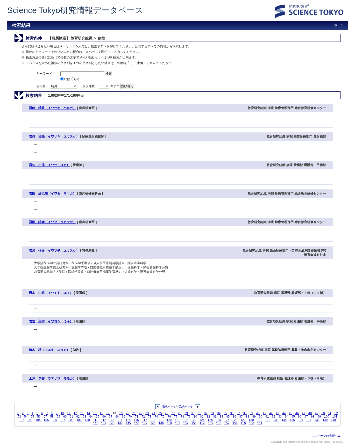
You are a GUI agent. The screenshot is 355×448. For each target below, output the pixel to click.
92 (273, 416)
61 (71, 416)
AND (67, 79)
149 (161, 423)
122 (185, 420)
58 (52, 416)
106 (54, 420)
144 (120, 423)
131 (259, 420)
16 (101, 413)
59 (58, 416)
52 (336, 413)
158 (235, 423)
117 (144, 420)
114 (119, 420)
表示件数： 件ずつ (101, 86)
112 (103, 420)
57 (45, 416)
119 (160, 420)
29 (186, 413)
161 (259, 423)
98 (312, 416)
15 (95, 413)
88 (247, 416)
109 (79, 420)
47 (303, 413)
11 (69, 413)
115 (128, 420)
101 (334, 416)
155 (210, 423)
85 (228, 416)
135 (292, 420)
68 (117, 416)
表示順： (43, 86)
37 (238, 413)
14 (88, 413)
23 (147, 413)
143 (111, 423)
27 (173, 413)
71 (136, 416)
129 (243, 420)
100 (326, 416)
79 (189, 416)
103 (29, 420)
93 (280, 416)
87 (241, 416)
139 (325, 420)
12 (75, 413)
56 (39, 416)
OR (76, 79)
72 (143, 416)
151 (177, 423)
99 (319, 416)
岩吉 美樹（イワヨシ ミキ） (51, 321)
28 (179, 413)
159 (243, 423)
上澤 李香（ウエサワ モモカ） (52, 378)
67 (110, 416)
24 (153, 413)
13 (82, 413)
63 (84, 416)
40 (258, 413)
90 (260, 416)
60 (65, 416)
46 (297, 413)
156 (218, 423)
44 (284, 413)
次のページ (186, 406)
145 (128, 423)
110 (87, 420)
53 (19, 416)
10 (62, 413)
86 (234, 416)
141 (95, 423)
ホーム (338, 25)
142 (103, 423)
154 (202, 423)
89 (254, 416)
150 (169, 423)
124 (202, 420)
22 (140, 413)
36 (232, 413)
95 (293, 416)
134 (284, 420)
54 (26, 416)
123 (193, 420)
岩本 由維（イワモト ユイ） (51, 293)
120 (169, 420)
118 (152, 420)
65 (97, 416)
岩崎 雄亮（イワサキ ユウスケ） (54, 136)
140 (333, 420)
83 (215, 416)
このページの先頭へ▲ (326, 435)
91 (267, 416)
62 (78, 416)
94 (286, 416)
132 (267, 420)
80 (195, 416)
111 (95, 420)
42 (271, 413)
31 (199, 413)
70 (130, 416)
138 (317, 420)
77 (176, 416)
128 (234, 420)
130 (251, 420)
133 (275, 420)
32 (205, 413)
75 (162, 416)
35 (225, 413)
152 (185, 423)
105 (46, 420)
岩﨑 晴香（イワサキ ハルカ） (52, 108)
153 (194, 423)
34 (218, 413)
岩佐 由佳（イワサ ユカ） (49, 165)
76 (169, 416)
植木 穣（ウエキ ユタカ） (49, 350)
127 (226, 420)
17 (108, 413)
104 (38, 420)
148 (153, 423)
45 (290, 413)
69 (123, 416)
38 (245, 413)
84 (221, 416)
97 (306, 416)
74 (156, 416)
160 (251, 423)
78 (182, 416)
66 (104, 416)
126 (218, 420)
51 (329, 413)
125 (210, 420)
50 (323, 413)
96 (299, 416)
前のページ (169, 406)
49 (316, 413)
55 (32, 416)
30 (192, 413)
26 (166, 413)
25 (160, 413)
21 (134, 413)
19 (121, 413)
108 (70, 420)
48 (310, 413)
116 (136, 420)
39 (251, 413)
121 (177, 420)
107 (62, 420)
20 (127, 413)
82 (208, 416)
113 (111, 420)
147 (144, 423)
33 (212, 413)
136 (300, 420)
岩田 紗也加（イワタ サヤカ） (52, 193)
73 (149, 416)
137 (308, 420)
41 (264, 413)
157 (226, 423)
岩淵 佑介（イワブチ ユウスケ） (54, 250)
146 (136, 423)
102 (21, 420)
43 (277, 413)
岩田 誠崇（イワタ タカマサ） (52, 222)
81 (202, 416)
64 (91, 416)
